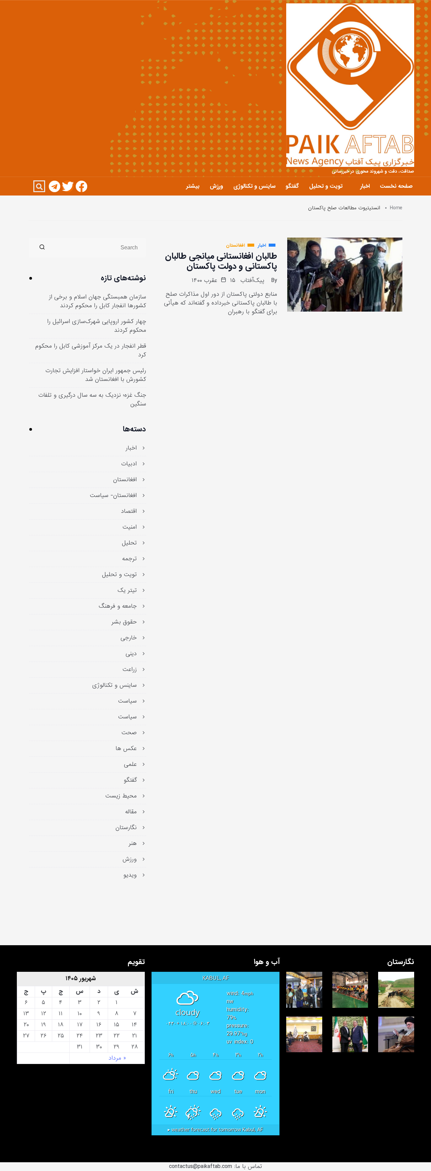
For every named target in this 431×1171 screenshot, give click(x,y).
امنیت (130, 527)
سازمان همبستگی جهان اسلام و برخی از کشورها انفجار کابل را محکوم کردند (97, 301)
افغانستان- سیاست (113, 495)
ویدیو (130, 875)
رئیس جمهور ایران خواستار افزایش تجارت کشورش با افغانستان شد (95, 375)
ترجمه (129, 559)
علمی (130, 764)
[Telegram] (54, 186)
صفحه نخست (396, 186)
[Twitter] (68, 186)
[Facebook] (81, 186)
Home (396, 208)
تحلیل (129, 543)
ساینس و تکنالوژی (254, 186)
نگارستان (126, 827)
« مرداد (117, 1058)
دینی (131, 653)
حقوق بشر (124, 622)
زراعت (130, 669)
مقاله (131, 812)
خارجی (129, 638)
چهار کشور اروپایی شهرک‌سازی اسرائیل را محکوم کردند (96, 326)
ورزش (216, 186)
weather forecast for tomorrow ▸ (215, 1130)
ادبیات (129, 464)
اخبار (365, 186)
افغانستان (125, 479)
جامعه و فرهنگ (118, 606)
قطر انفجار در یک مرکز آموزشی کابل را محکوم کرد (90, 350)
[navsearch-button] (39, 186)
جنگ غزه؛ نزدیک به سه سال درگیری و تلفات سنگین (92, 400)
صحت (129, 733)
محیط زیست (121, 796)
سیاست (127, 701)
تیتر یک (127, 590)
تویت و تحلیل (326, 186)
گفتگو (292, 186)
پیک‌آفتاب (252, 280)
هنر (133, 843)
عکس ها (126, 748)
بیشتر (193, 186)
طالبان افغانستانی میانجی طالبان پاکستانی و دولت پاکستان (221, 261)
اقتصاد (129, 511)
